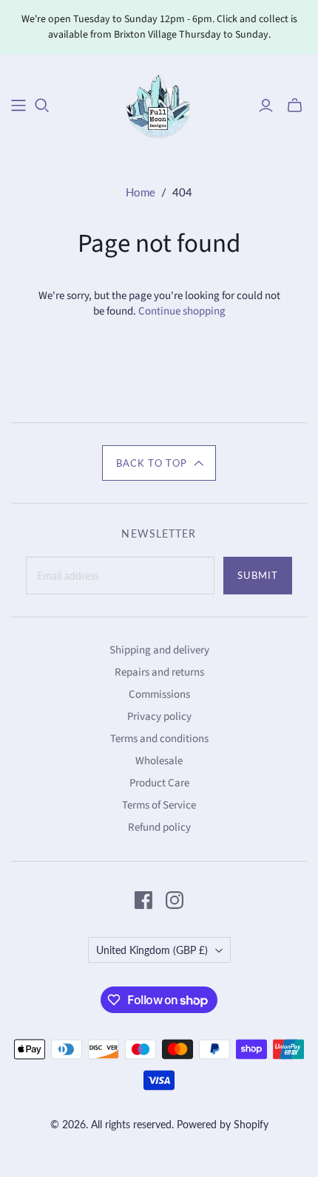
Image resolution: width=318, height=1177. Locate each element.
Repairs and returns (159, 672)
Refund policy (159, 827)
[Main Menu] (18, 105)
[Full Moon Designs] (159, 104)
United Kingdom (152, 950)
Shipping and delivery (159, 650)
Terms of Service (159, 805)
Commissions (159, 694)
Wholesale (159, 761)
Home (140, 192)
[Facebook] (143, 900)
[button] (159, 463)
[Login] (266, 105)
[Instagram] (174, 900)
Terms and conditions (159, 739)
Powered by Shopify (222, 1124)
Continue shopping (182, 311)
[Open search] (42, 105)
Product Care (159, 783)
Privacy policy (159, 716)
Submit (257, 575)
